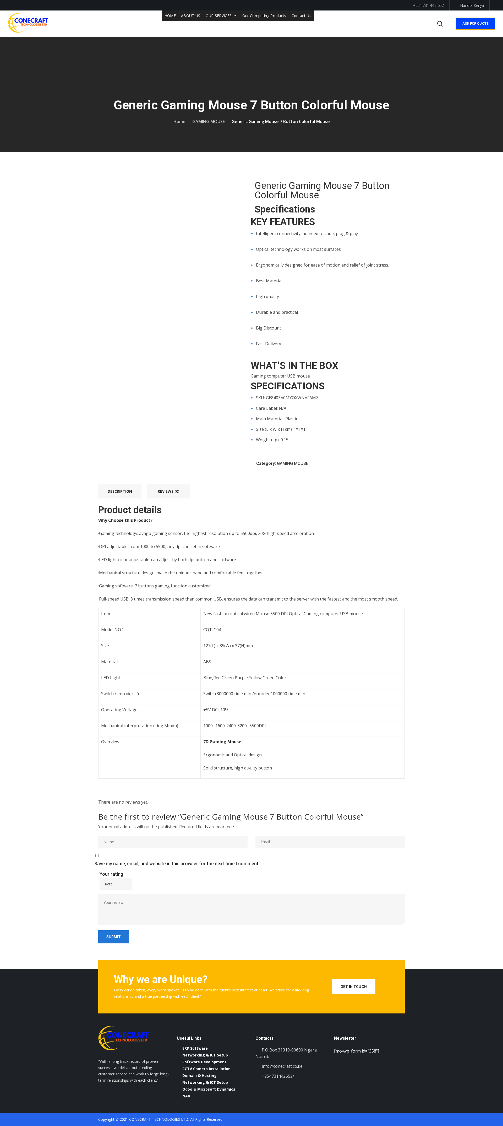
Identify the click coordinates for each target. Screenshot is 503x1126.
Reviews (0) (168, 491)
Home (179, 121)
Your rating (111, 874)
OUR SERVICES (219, 15)
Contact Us (301, 15)
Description (120, 491)
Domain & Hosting (199, 1075)
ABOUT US (190, 15)
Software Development (204, 1061)
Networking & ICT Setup (205, 1055)
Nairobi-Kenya (472, 5)
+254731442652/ (278, 1076)
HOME (170, 15)
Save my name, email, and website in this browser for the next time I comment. (177, 863)
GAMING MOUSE (208, 121)
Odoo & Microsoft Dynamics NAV (208, 1092)
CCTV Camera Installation (206, 1068)
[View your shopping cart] (429, 23)
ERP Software (195, 1048)
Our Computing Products (264, 15)
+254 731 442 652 (428, 5)
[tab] (119, 491)
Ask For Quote (475, 23)
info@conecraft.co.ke (282, 1066)
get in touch (354, 987)
